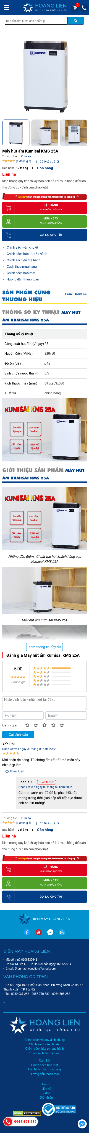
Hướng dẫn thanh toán (23, 279)
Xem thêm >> (76, 294)
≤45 (47, 364)
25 (46, 344)
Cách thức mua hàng (22, 266)
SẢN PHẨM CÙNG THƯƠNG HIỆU (26, 296)
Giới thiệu (46, 1097)
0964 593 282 (61, 994)
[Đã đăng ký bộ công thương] (59, 1114)
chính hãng (52, 393)
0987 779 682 (41, 994)
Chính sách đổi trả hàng (23, 260)
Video (46, 1093)
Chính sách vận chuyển (23, 247)
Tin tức (46, 1084)
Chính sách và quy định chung (44, 1039)
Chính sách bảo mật (21, 273)
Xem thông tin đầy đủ (45, 647)
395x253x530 (54, 383)
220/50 (49, 353)
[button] (83, 132)
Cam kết (44, 1060)
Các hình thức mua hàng (44, 1069)
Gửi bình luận (18, 735)
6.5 (46, 373)
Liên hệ (46, 1088)
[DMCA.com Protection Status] (27, 1114)
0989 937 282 (20, 994)
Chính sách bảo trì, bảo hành (27, 254)
